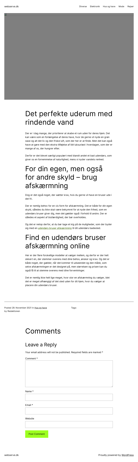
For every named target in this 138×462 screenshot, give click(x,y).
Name (29, 391)
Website (29, 418)
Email (29, 405)
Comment (31, 358)
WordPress (128, 455)
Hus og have (40, 307)
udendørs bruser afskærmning (55, 228)
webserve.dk (11, 6)
